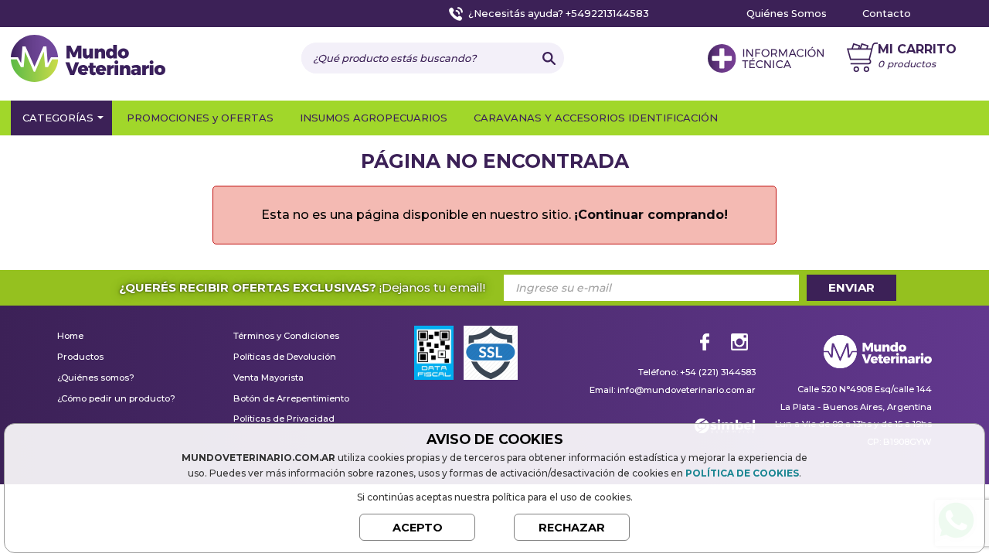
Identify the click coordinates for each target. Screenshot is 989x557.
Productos (80, 357)
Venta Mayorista (268, 378)
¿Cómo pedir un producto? (116, 399)
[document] (494, 486)
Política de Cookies (742, 473)
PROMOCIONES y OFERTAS (200, 117)
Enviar (851, 287)
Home (70, 336)
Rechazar (572, 528)
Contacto (886, 13)
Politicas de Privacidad (284, 419)
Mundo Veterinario (88, 60)
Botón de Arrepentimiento (291, 399)
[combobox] (417, 58)
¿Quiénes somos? (95, 378)
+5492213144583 (607, 13)
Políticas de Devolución (284, 357)
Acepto (418, 528)
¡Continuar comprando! (651, 214)
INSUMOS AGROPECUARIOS (373, 117)
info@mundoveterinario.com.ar (686, 389)
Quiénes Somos (786, 13)
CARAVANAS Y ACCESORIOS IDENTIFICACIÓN (596, 117)
